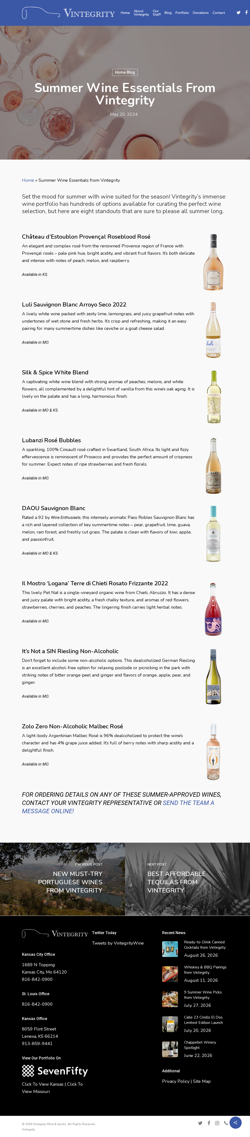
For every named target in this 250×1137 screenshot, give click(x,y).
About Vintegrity (141, 12)
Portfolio (182, 13)
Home (125, 13)
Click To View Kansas (42, 1084)
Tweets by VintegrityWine (118, 943)
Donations (201, 13)
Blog (168, 13)
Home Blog (125, 72)
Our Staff (157, 12)
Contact (219, 13)
